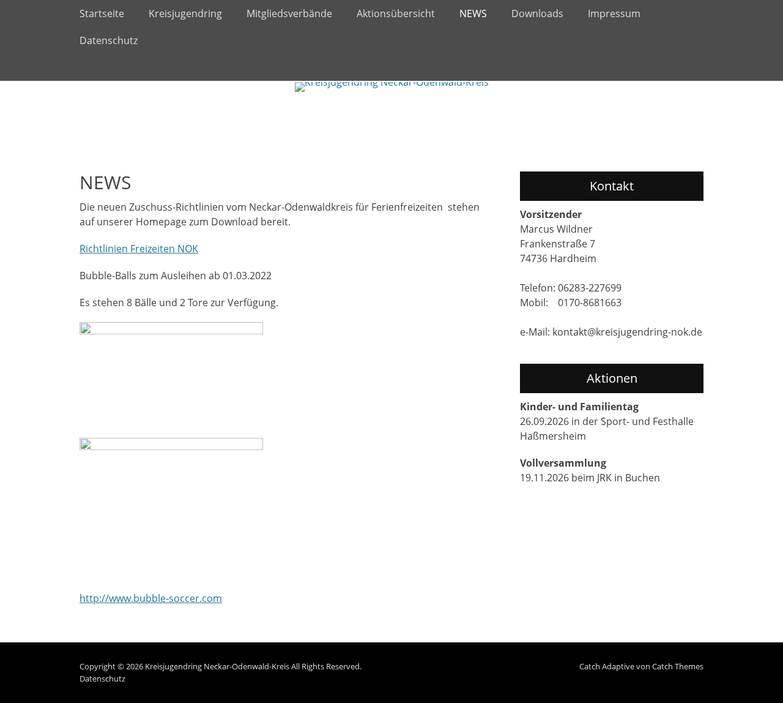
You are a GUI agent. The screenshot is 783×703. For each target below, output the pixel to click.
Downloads (537, 13)
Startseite (102, 13)
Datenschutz (109, 40)
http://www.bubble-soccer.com (151, 598)
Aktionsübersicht (396, 13)
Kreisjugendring (185, 13)
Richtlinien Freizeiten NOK (139, 248)
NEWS (473, 13)
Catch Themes (677, 666)
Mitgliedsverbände (289, 13)
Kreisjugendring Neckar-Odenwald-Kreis (217, 666)
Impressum (614, 13)
